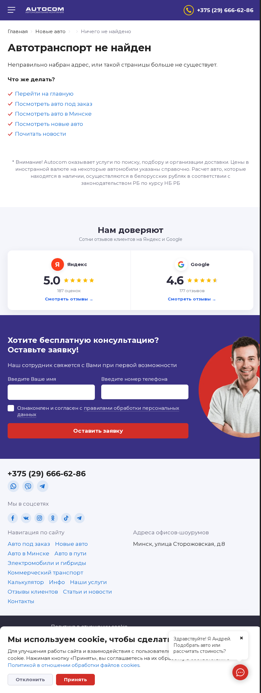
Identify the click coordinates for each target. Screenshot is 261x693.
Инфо (57, 582)
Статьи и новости (87, 591)
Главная (18, 31)
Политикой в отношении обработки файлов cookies (73, 665)
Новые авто (50, 31)
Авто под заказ (29, 544)
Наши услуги (88, 582)
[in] (39, 518)
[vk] (26, 518)
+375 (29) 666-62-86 (47, 473)
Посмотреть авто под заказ (53, 104)
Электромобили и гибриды (47, 563)
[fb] (13, 518)
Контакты (21, 601)
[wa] (13, 486)
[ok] (53, 518)
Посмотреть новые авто (49, 124)
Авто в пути (70, 553)
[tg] (42, 486)
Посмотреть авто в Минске (53, 114)
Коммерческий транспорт (45, 572)
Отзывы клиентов (33, 591)
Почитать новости (40, 134)
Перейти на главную (44, 93)
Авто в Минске (28, 553)
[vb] (28, 486)
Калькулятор (26, 582)
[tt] (66, 518)
